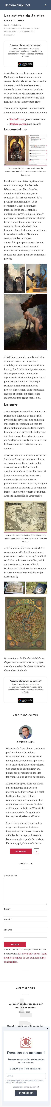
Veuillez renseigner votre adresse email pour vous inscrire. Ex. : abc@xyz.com (24, 1082)
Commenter (9, 35)
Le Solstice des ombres (28, 28)
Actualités (13, 28)
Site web (8, 930)
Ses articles (20, 851)
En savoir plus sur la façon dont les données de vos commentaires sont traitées (25, 958)
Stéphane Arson (18, 124)
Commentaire (10, 875)
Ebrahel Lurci (17, 119)
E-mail (8, 919)
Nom (7, 909)
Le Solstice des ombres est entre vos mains (25, 1006)
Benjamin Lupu (14, 25)
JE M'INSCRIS (26, 1093)
